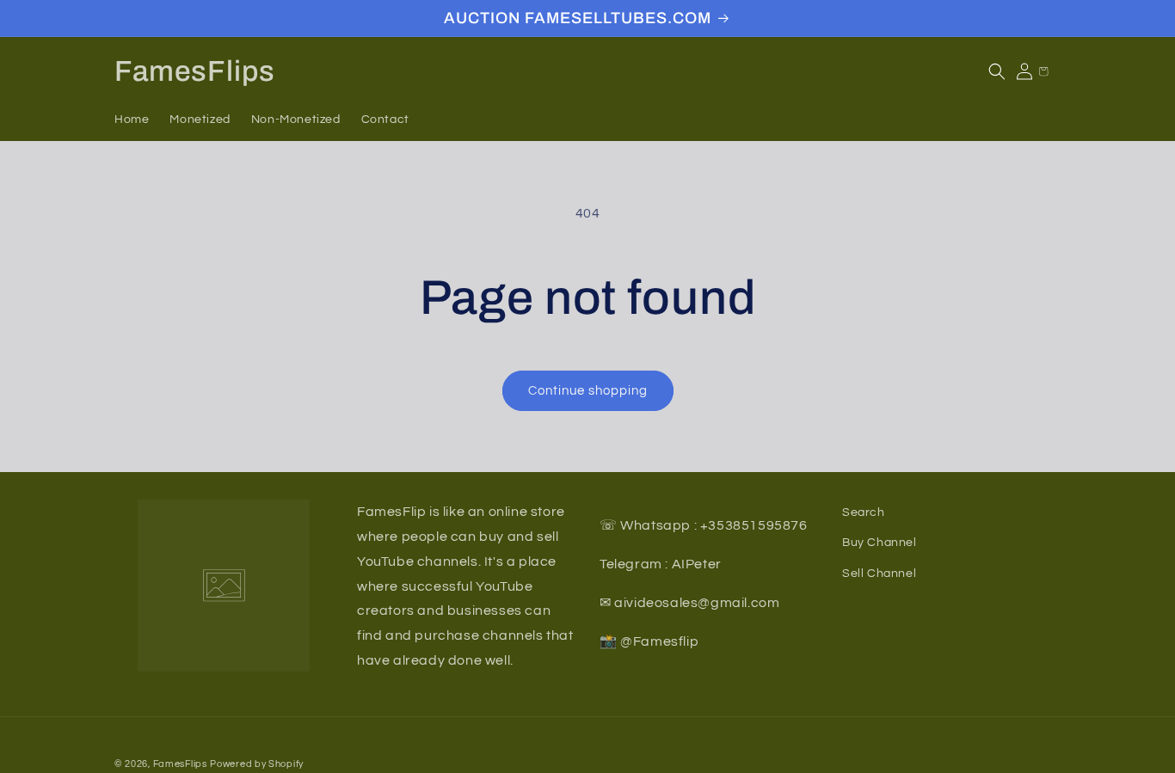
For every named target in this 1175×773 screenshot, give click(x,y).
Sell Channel (879, 573)
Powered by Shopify (257, 764)
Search (863, 512)
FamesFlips (180, 764)
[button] (997, 71)
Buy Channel (879, 543)
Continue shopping (588, 390)
